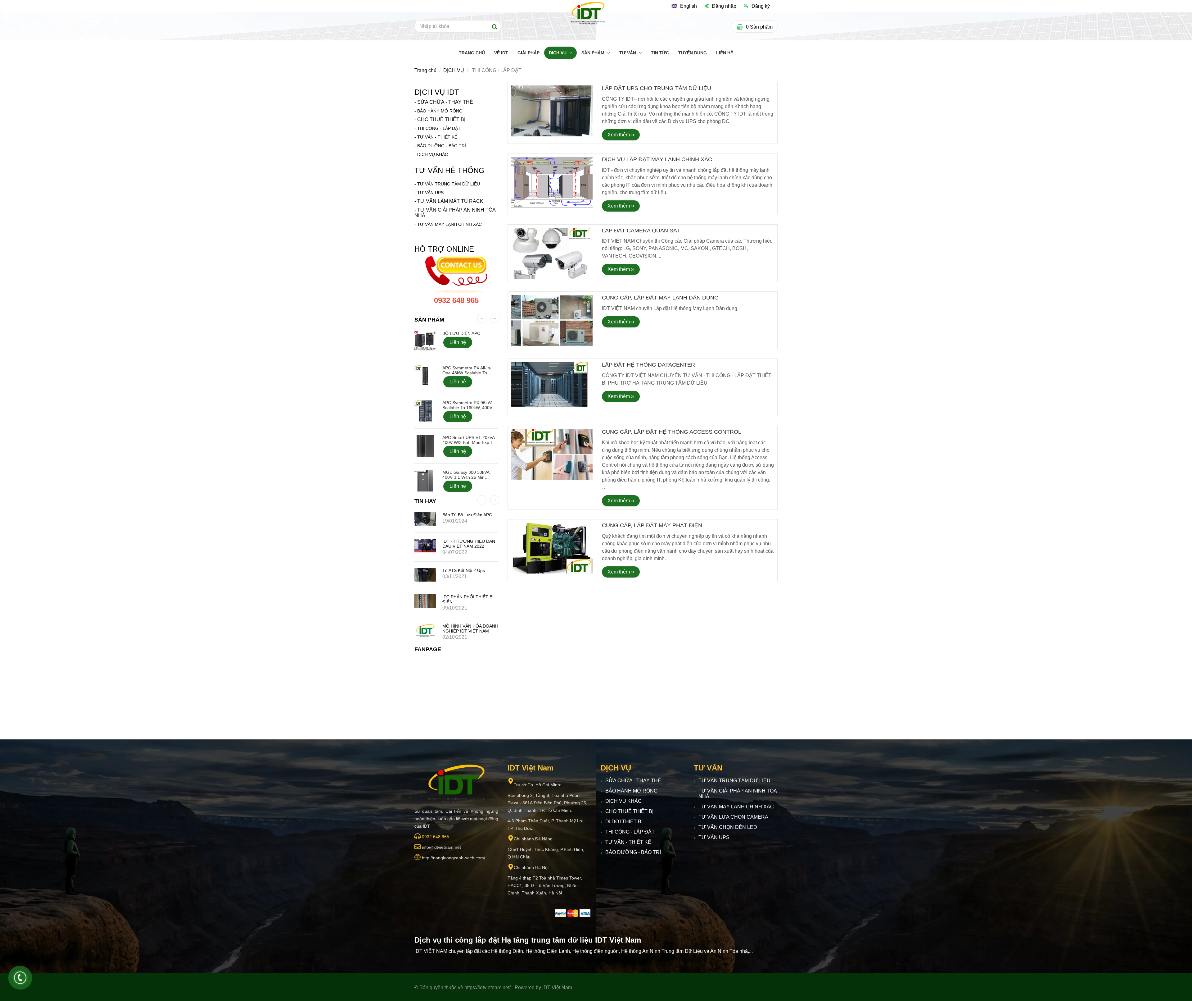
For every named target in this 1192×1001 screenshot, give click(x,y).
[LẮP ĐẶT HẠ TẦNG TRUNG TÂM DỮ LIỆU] (588, 13)
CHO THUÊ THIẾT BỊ (441, 119)
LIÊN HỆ (724, 52)
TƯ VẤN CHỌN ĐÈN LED (727, 827)
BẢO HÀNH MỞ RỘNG (440, 110)
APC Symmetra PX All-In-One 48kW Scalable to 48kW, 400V (467, 372)
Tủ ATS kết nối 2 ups (463, 570)
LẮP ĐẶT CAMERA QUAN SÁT (641, 230)
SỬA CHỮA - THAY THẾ (445, 102)
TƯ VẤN (628, 52)
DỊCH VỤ (558, 52)
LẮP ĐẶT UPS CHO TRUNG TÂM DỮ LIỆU (656, 88)
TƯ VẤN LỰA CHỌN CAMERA (733, 817)
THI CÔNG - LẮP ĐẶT (439, 128)
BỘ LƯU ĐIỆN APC (461, 333)
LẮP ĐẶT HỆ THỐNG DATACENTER (648, 365)
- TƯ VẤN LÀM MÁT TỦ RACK (448, 201)
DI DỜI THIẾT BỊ (624, 821)
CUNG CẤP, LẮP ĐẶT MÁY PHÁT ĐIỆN (652, 525)
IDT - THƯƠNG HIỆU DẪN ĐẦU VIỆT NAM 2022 (468, 544)
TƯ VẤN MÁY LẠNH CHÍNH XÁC (449, 224)
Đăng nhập (724, 6)
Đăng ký (761, 6)
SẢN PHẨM (593, 52)
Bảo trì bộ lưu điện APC (467, 514)
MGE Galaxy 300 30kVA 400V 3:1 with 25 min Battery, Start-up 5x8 (465, 477)
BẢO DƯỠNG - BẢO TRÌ (441, 145)
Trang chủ (425, 70)
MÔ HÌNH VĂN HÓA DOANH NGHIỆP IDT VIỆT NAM (470, 628)
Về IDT (501, 52)
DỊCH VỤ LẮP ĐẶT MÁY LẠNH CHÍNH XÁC (657, 159)
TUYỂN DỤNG (692, 52)
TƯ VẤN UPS (713, 837)
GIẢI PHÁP (528, 52)
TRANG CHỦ (472, 52)
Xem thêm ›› (620, 134)
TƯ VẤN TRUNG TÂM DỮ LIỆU (448, 183)
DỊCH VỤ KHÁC (432, 154)
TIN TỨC (660, 52)
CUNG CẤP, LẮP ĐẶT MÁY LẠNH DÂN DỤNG (660, 298)
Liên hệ (457, 342)
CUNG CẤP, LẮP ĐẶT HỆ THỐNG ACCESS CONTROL (671, 432)
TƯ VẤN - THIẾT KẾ (437, 137)
